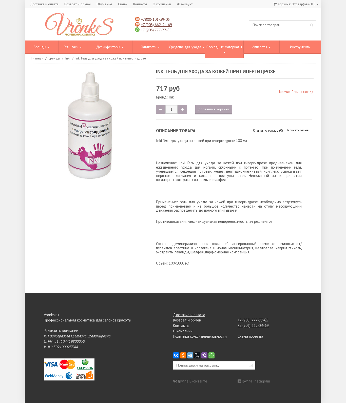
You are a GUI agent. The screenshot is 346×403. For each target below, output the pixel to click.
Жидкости (149, 47)
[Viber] (204, 355)
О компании (162, 4)
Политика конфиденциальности (200, 336)
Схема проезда (250, 336)
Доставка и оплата (44, 4)
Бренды (40, 47)
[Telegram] (190, 355)
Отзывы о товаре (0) (268, 130)
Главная (37, 58)
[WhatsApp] (211, 355)
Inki (67, 58)
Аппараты (260, 47)
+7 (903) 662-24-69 (156, 24)
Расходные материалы (224, 47)
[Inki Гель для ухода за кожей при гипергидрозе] (90, 127)
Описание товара (176, 130)
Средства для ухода (185, 47)
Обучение (104, 4)
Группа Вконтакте (192, 381)
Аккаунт (187, 4)
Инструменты (300, 47)
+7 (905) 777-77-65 (156, 30)
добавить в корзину (213, 109)
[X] (197, 355)
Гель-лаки (71, 47)
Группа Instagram (256, 381)
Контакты (140, 4)
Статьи (122, 4)
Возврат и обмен (77, 4)
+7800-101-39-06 (155, 19)
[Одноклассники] (183, 355)
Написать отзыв (297, 130)
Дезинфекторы (108, 47)
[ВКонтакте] (176, 355)
